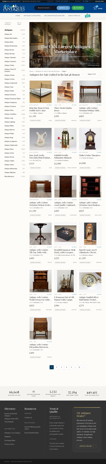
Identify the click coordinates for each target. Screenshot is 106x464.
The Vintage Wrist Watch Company (92, 302)
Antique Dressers (15, 95)
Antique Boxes (15, 50)
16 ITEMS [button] (86, 1)
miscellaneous (72, 167)
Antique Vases (15, 165)
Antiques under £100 (11, 419)
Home (31, 71)
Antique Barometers (15, 38)
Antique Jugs (15, 118)
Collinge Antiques (38, 113)
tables (99, 120)
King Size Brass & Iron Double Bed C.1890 (39, 109)
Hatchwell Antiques (63, 160)
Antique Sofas (15, 153)
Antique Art (15, 34)
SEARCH (62, 8)
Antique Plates (15, 133)
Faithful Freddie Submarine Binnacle (63, 156)
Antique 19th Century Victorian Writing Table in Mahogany (89, 110)
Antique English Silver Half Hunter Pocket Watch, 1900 (88, 299)
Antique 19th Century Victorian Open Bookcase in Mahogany (90, 205)
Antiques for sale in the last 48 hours (48, 71)
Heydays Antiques (63, 302)
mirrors (98, 262)
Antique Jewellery (15, 114)
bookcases (98, 215)
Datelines (8, 436)
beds (50, 120)
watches (98, 309)
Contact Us (28, 417)
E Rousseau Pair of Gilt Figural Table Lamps (64, 298)
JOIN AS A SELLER (85, 446)
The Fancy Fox (37, 160)
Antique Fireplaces (15, 102)
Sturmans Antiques (87, 255)
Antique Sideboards (15, 145)
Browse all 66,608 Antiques (11, 415)
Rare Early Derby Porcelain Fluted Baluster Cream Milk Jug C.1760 (40, 158)
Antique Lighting (15, 122)
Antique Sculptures (15, 141)
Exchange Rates (10, 440)
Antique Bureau (15, 54)
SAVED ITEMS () (74, 15)
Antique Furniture (15, 106)
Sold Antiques (9, 422)
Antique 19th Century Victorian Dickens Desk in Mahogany (40, 205)
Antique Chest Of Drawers (15, 70)
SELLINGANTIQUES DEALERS (54, 15)
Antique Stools (15, 157)
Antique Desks (15, 91)
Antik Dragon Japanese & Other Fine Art (69, 255)
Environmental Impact (32, 433)
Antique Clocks (15, 79)
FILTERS (79, 8)
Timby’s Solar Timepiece (90, 155)
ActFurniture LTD (87, 113)
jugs (50, 167)
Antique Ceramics (15, 61)
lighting (74, 309)
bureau (49, 357)
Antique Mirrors (15, 130)
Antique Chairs (15, 65)
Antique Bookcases (15, 46)
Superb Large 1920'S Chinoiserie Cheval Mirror (88, 252)
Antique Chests (15, 75)
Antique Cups (15, 87)
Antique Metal (15, 126)
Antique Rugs (15, 137)
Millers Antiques (62, 113)
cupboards (73, 215)
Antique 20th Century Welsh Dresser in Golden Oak (40, 299)
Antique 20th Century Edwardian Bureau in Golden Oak (38, 347)
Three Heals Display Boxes (63, 109)
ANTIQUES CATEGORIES (32, 15)
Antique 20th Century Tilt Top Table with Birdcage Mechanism (38, 252)
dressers (49, 309)
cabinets (74, 120)
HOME (18, 15)
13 (79, 367)
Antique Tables (15, 161)
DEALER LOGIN (99, 1)
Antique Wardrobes (15, 168)
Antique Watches (15, 172)
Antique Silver (15, 149)
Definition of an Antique (12, 433)
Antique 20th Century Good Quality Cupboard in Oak (64, 205)
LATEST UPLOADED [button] (62, 1)
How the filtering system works (32, 428)
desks (50, 215)
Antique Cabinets (15, 57)
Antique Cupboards (15, 83)
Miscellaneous (15, 176)
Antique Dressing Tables (15, 98)
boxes (75, 262)
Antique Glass (15, 110)
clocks (99, 167)
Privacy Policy (9, 444)
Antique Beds (15, 42)
